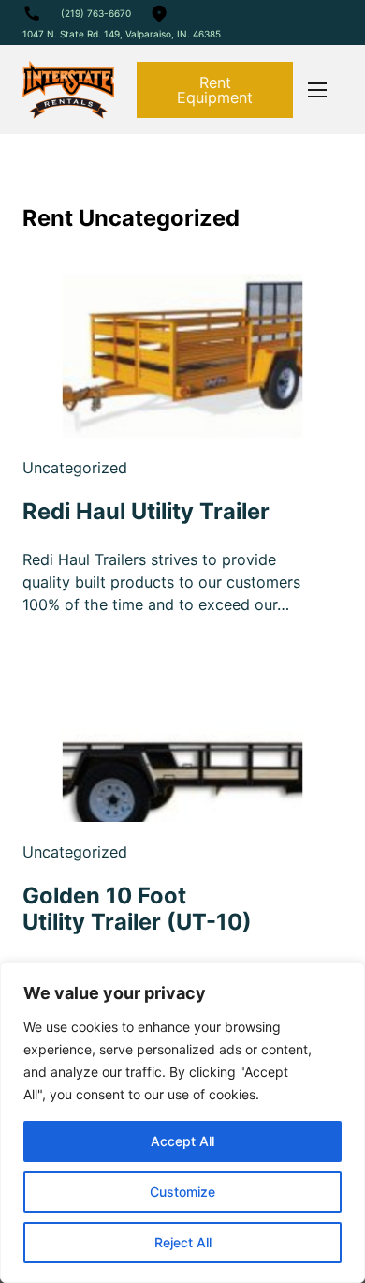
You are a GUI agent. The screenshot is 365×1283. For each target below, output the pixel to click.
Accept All (182, 1141)
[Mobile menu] (317, 89)
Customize (182, 1192)
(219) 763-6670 (96, 13)
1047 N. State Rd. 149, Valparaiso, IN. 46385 (121, 33)
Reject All (183, 1242)
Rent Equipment (215, 90)
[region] (182, 1122)
